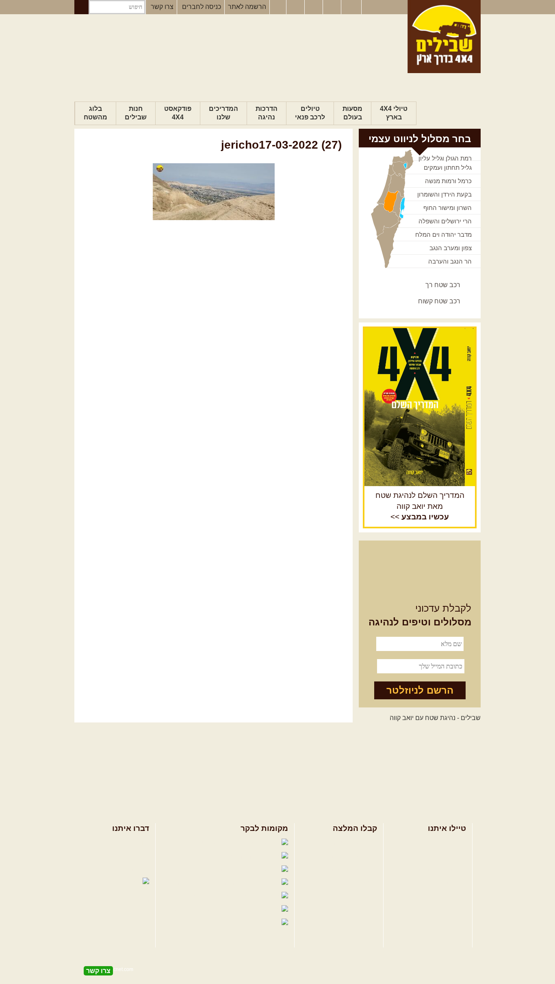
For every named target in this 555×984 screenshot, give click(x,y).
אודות (141, 842)
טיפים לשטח (360, 881)
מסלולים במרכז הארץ (347, 855)
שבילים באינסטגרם (198, 909)
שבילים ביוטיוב (218, 869)
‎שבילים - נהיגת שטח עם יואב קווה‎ (435, 717)
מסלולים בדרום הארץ (347, 868)
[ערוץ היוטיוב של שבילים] (314, 7)
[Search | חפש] (81, 7)
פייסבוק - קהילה (214, 855)
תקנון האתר (133, 868)
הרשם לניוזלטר (419, 690)
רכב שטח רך (442, 284)
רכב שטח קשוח (439, 301)
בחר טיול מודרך (444, 855)
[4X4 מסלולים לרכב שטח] (419, 407)
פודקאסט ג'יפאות (208, 896)
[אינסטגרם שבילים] (296, 7)
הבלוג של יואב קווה (202, 882)
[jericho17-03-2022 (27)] (213, 191)
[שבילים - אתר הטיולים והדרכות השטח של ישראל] (444, 36)
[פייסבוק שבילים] (278, 7)
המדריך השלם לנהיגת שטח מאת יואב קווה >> (419, 506)
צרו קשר (162, 6)
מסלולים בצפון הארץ (349, 842)
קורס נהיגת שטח (443, 881)
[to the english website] (351, 6)
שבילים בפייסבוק (208, 842)
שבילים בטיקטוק (257, 930)
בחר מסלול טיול (444, 842)
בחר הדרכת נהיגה (441, 868)
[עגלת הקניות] (333, 7)
